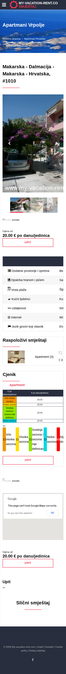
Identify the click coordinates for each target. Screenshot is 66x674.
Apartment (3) (44, 356)
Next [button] (56, 143)
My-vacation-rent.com (40, 4)
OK (52, 512)
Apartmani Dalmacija (17, 42)
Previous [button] (9, 143)
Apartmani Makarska (42, 42)
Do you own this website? (20, 513)
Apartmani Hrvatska (34, 38)
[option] (33, 143)
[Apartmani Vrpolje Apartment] (16, 356)
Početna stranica (11, 38)
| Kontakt (48, 646)
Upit (28, 242)
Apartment (17, 385)
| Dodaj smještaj (36, 650)
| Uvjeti (39, 646)
